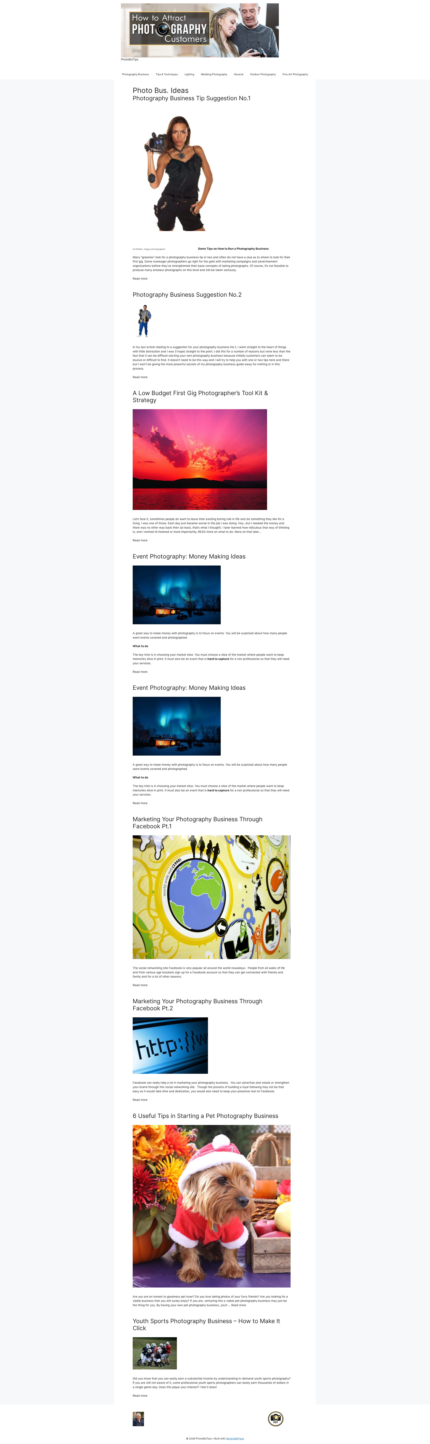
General (238, 74)
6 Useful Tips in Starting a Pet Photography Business (205, 1115)
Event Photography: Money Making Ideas (189, 556)
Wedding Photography (214, 74)
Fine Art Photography (295, 74)
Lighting (189, 74)
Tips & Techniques (167, 74)
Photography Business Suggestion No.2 (187, 294)
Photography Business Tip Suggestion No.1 (192, 98)
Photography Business (135, 74)
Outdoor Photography (263, 74)
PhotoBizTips (129, 59)
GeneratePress (235, 1438)
